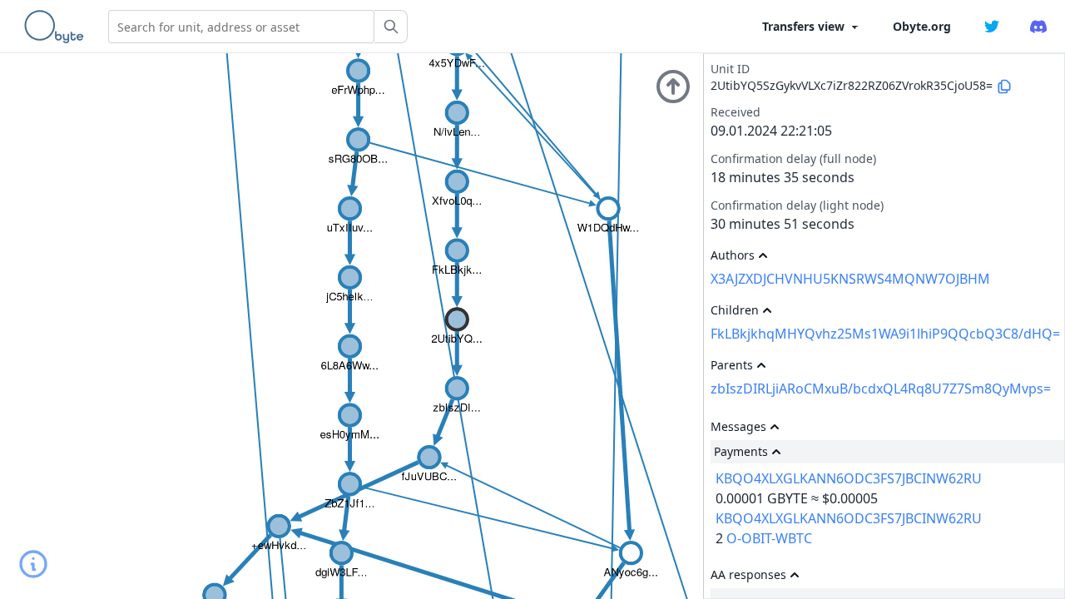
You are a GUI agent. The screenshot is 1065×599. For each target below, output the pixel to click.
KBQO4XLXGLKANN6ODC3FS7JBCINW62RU (849, 478)
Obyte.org (922, 26)
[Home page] (57, 27)
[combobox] (241, 26)
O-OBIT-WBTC (769, 538)
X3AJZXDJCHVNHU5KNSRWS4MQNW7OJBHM (850, 279)
